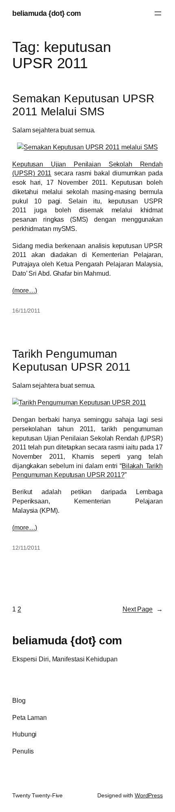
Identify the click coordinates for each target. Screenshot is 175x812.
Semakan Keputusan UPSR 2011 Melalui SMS (83, 105)
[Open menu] (158, 13)
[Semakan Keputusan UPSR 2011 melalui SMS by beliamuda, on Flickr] (87, 147)
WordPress (149, 795)
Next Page (142, 609)
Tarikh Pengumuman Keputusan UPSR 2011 (71, 360)
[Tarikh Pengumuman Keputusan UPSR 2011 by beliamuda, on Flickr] (79, 402)
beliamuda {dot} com (46, 13)
